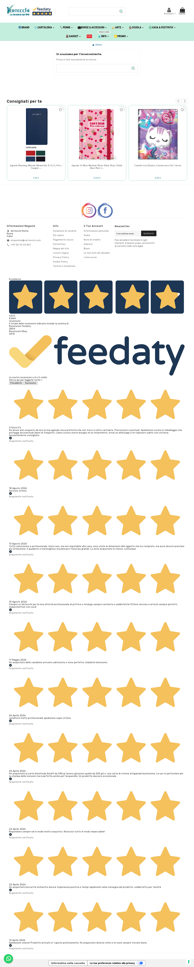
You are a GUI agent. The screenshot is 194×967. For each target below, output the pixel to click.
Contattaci (59, 244)
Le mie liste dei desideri (97, 253)
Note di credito (92, 239)
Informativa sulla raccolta (68, 963)
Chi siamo (58, 235)
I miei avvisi (90, 257)
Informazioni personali (96, 231)
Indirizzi (88, 244)
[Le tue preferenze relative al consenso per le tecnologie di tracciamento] (189, 962)
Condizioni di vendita (64, 231)
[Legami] (89, 36)
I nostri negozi (61, 253)
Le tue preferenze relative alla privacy (112, 963)
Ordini (87, 235)
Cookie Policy (60, 261)
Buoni (87, 248)
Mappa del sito (61, 248)
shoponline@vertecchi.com (26, 240)
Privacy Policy (61, 257)
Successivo (30, 383)
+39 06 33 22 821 (21, 244)
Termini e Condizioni (64, 266)
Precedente (16, 383)
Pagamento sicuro (63, 239)
